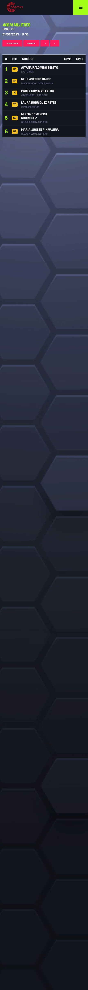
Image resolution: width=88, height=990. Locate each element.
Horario (31, 43)
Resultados (12, 43)
